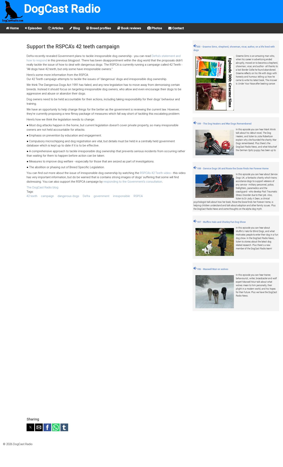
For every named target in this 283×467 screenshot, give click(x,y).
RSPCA (138, 196)
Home (14, 28)
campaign (47, 196)
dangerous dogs (68, 196)
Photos (156, 28)
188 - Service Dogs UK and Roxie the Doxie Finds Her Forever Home (232, 168)
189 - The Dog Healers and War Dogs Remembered (223, 123)
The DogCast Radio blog (42, 187)
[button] (30, 427)
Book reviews (130, 28)
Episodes (34, 28)
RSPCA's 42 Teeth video (155, 173)
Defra (86, 196)
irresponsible (121, 196)
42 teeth (32, 196)
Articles (57, 28)
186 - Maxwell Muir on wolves (212, 269)
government (101, 196)
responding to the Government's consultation (132, 181)
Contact (178, 28)
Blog (76, 28)
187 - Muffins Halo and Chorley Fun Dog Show (221, 222)
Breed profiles (100, 28)
